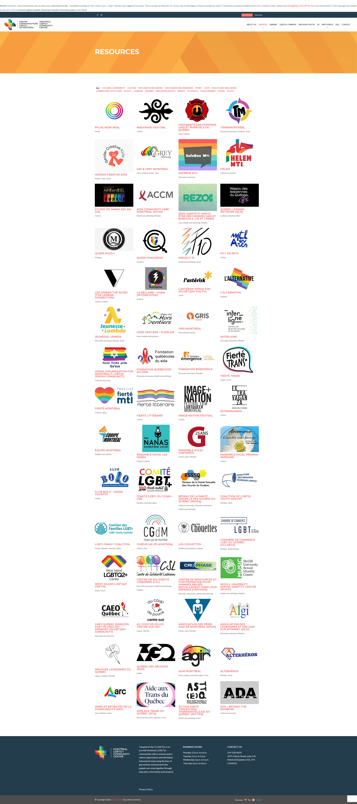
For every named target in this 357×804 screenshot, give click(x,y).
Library (273, 25)
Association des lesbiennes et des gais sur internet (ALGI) (237, 627)
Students (192, 91)
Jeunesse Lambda (108, 336)
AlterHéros (229, 671)
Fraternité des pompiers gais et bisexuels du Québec (197, 127)
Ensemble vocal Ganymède (190, 451)
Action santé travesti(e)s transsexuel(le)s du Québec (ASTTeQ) (194, 710)
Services (263, 25)
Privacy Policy (146, 789)
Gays (206, 88)
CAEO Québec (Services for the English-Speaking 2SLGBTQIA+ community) (112, 628)
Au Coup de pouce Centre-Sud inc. (150, 625)
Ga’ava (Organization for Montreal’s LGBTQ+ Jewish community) (114, 374)
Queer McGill (105, 253)
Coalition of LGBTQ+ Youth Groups (235, 497)
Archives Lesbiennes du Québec (113, 671)
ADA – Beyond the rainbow (233, 708)
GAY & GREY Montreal (152, 169)
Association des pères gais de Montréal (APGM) (197, 625)
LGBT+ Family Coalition (112, 544)
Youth (230, 91)
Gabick (259, 800)
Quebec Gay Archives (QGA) (152, 668)
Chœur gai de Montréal (155, 544)
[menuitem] (258, 15)
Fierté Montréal (107, 408)
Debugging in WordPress (299, 5)
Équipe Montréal (108, 450)
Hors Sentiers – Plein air (155, 332)
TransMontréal (232, 127)
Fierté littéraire (150, 415)
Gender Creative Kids (111, 174)
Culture (131, 88)
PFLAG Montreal (107, 127)
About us (251, 25)
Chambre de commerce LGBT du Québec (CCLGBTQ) (237, 542)
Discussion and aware (150, 88)
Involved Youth (307, 25)
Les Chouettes (189, 544)
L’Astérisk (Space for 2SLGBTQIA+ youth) (194, 290)
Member (149, 91)
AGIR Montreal (189, 671)
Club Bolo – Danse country (109, 493)
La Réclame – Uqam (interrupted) (151, 294)
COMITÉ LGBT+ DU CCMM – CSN (155, 497)
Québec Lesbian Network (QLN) (232, 210)
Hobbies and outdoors (109, 91)
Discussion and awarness (179, 88)
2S (318, 25)
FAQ (337, 25)
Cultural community (113, 88)
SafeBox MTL (188, 173)
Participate (327, 25)
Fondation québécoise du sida (154, 371)
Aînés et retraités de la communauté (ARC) (113, 708)
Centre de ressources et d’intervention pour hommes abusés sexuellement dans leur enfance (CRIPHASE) (197, 584)
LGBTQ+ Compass (288, 25)
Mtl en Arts (229, 253)
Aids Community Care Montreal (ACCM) (153, 210)
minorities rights (165, 91)
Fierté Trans (230, 375)
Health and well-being (224, 88)
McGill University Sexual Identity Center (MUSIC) (238, 587)
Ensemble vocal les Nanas (152, 456)
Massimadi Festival (151, 127)
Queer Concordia (150, 257)
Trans (221, 91)
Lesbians (138, 91)
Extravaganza (231, 411)
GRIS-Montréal (189, 328)
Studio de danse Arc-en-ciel (113, 210)
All (97, 88)
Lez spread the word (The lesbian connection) (111, 295)
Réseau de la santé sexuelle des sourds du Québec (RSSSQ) (196, 499)
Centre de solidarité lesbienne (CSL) (153, 581)
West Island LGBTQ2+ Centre (111, 585)
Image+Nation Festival (195, 415)
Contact (346, 25)
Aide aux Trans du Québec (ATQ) (150, 712)
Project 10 (186, 257)
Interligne (228, 336)
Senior (181, 91)
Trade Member (207, 91)
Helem (225, 169)
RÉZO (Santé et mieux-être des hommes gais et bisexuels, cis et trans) (197, 216)
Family (198, 88)
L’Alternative (230, 292)
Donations (247, 15)
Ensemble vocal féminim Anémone (239, 456)
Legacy (128, 91)
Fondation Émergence (195, 369)
